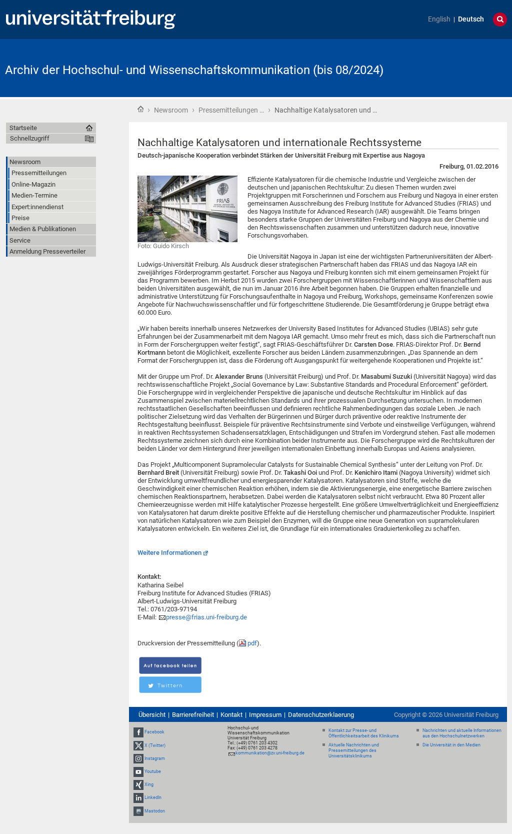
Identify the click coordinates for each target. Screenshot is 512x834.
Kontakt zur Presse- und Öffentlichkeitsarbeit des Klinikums (363, 733)
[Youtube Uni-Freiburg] (139, 771)
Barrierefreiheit (193, 714)
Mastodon (154, 810)
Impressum (265, 714)
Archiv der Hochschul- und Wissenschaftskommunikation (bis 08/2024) (194, 70)
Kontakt (231, 714)
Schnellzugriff (30, 138)
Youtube (152, 771)
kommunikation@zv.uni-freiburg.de (270, 752)
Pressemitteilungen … (231, 110)
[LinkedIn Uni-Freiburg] (139, 797)
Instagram (154, 758)
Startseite (141, 109)
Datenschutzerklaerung (321, 714)
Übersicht (152, 714)
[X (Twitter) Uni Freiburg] (139, 745)
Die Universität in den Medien (451, 744)
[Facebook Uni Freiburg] (139, 731)
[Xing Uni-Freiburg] (139, 784)
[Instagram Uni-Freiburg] (139, 758)
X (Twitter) (155, 745)
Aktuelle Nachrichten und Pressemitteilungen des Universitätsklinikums (353, 750)
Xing (149, 784)
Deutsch (471, 19)
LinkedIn (153, 797)
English (439, 19)
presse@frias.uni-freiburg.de (206, 617)
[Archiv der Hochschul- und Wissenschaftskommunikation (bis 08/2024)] (458, 67)
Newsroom (171, 110)
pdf (252, 643)
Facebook (154, 731)
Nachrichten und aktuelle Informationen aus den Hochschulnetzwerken (462, 733)
